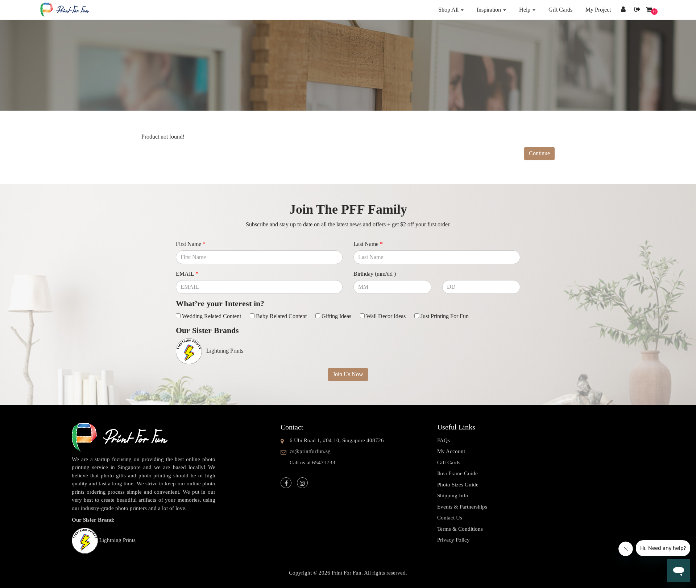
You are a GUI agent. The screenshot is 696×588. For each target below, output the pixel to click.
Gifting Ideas (336, 316)
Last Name (368, 244)
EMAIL (187, 274)
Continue (539, 153)
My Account (451, 451)
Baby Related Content (281, 316)
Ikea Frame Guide (457, 473)
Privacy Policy (453, 540)
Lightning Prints (117, 540)
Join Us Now (348, 374)
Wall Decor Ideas (386, 316)
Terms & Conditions (460, 529)
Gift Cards (448, 462)
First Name (191, 244)
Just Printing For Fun (444, 316)
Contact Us (449, 518)
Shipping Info (452, 495)
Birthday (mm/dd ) (374, 274)
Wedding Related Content (211, 316)
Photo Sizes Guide (457, 485)
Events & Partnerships (462, 507)
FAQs (443, 440)
